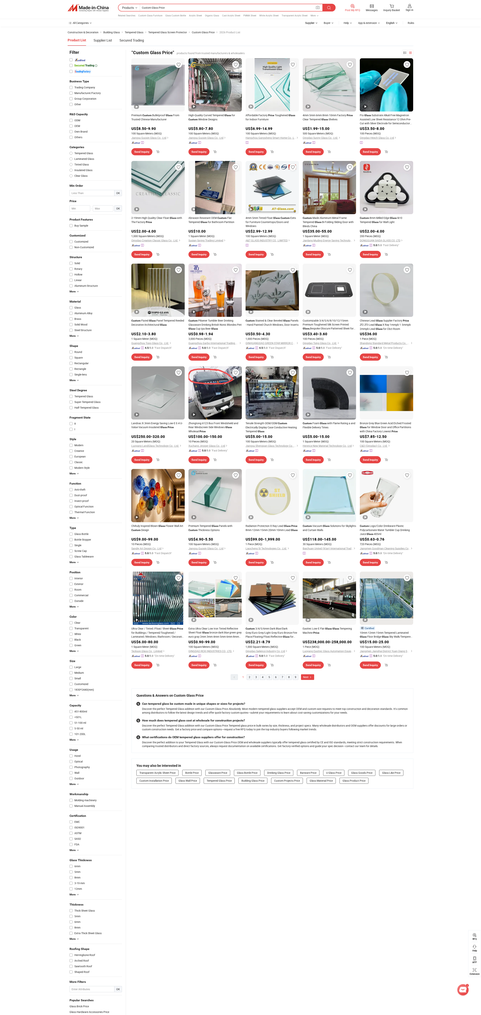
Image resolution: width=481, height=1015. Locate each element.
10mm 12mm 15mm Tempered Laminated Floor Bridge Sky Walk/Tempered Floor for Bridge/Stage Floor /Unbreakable (386, 635)
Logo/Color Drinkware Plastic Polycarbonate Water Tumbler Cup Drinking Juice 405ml (385, 530)
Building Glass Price (252, 780)
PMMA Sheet (249, 15)
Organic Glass (212, 15)
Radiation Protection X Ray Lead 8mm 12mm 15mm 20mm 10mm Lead (272, 528)
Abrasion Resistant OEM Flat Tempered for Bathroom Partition (211, 220)
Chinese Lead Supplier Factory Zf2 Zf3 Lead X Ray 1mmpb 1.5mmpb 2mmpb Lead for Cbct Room (385, 325)
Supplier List (103, 40)
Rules (411, 23)
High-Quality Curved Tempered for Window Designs (211, 117)
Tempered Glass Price (219, 780)
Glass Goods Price (361, 773)
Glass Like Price (391, 773)
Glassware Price (217, 773)
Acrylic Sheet (195, 15)
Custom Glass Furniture (150, 15)
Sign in (409, 10)
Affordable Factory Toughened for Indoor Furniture (270, 117)
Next (306, 677)
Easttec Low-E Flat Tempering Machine (327, 630)
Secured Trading (131, 40)
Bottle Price (192, 773)
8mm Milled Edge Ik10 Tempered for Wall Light (381, 220)
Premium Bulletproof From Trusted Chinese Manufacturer (155, 117)
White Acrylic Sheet (269, 15)
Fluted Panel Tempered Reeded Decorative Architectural (157, 322)
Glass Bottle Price (247, 773)
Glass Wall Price (187, 780)
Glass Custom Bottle (175, 15)
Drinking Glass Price (278, 773)
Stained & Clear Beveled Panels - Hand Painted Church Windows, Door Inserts (272, 322)
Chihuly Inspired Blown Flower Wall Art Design (157, 528)
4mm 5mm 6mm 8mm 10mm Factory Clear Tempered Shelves (328, 117)
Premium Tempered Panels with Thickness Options (210, 528)
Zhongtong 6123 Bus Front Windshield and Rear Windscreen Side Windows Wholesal (213, 427)
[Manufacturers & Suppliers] (88, 8)
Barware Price (308, 773)
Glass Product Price (354, 780)
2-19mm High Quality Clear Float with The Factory (156, 220)
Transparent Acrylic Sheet (295, 15)
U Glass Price (333, 773)
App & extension (367, 23)
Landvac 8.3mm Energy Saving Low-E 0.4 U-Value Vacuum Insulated (157, 425)
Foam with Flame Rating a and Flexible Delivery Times (329, 425)
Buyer (327, 23)
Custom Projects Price (287, 780)
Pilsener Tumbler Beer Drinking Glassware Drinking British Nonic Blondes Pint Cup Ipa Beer (215, 324)
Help (346, 23)
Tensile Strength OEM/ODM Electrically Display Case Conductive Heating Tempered (271, 427)
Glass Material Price (321, 780)
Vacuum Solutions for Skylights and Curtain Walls (329, 528)
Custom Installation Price (154, 780)
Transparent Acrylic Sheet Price (157, 773)
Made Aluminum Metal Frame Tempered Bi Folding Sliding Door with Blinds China (328, 222)
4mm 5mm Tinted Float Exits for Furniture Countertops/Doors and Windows (271, 222)
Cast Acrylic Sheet (231, 15)
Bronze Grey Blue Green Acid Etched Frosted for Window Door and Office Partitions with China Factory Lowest (385, 427)
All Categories (81, 23)
